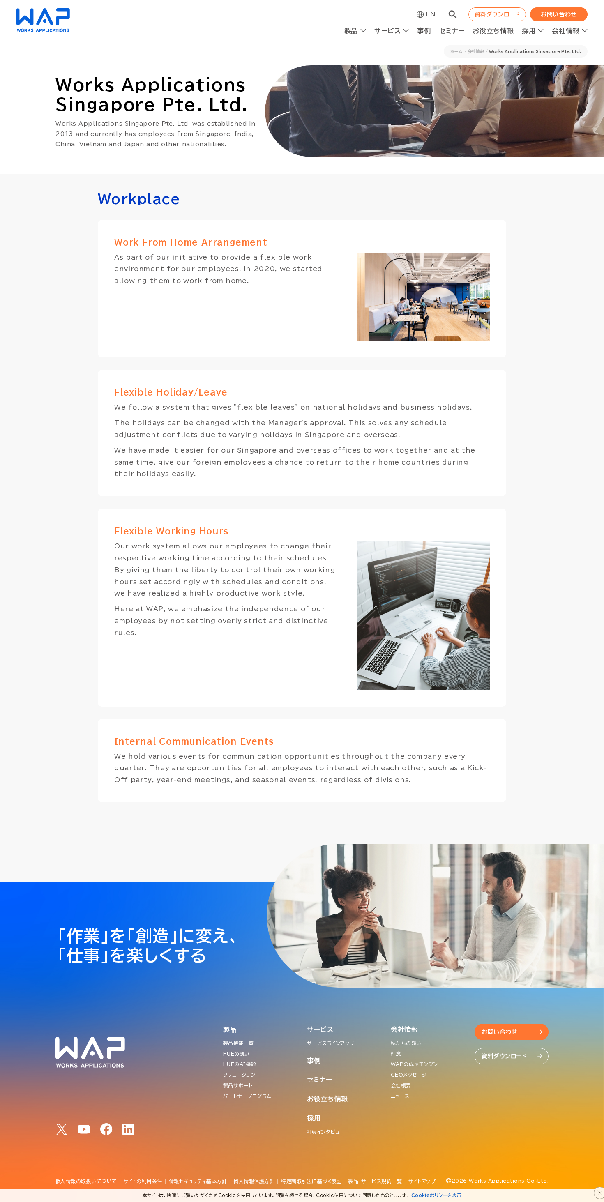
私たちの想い (406, 1043)
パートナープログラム (247, 1096)
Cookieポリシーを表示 (436, 1195)
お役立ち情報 (493, 31)
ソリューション (239, 1074)
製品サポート (238, 1085)
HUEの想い (236, 1053)
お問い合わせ (558, 14)
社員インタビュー (326, 1131)
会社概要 (401, 1085)
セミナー (452, 31)
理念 (396, 1053)
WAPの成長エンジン (414, 1064)
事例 (424, 31)
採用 (313, 1118)
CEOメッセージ (409, 1074)
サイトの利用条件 (143, 1181)
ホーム (456, 51)
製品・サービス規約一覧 (375, 1181)
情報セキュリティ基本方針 (198, 1181)
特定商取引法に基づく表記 (311, 1181)
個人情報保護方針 (253, 1181)
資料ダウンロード (497, 14)
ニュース (400, 1096)
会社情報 (476, 51)
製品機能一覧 (238, 1043)
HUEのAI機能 (239, 1064)
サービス (320, 1029)
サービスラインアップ (331, 1043)
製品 (230, 1029)
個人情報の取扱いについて (86, 1181)
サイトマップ (422, 1181)
